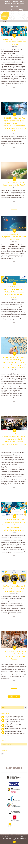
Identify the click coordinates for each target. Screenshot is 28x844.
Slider (2, 755)
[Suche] (25, 707)
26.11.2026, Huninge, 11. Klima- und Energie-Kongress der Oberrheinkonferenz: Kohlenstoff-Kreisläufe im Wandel (13, 721)
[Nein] (26, 839)
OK (14, 841)
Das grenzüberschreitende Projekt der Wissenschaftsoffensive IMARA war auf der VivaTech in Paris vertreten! (13, 733)
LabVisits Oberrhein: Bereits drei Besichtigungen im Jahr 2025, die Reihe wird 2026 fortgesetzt (14, 588)
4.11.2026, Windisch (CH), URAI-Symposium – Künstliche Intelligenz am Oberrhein (14, 236)
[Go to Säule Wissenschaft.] (2, 21)
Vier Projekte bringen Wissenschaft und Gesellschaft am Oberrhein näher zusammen (14, 41)
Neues (2, 753)
